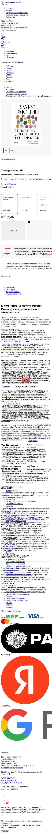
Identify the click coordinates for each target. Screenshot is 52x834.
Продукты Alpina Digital (16, 521)
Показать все (44, 424)
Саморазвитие (12, 544)
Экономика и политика (15, 562)
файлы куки (19, 821)
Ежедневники (11, 570)
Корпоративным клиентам (17, 15)
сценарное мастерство (16, 347)
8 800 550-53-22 (7, 21)
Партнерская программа (16, 508)
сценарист (38, 344)
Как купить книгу (13, 589)
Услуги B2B (11, 516)
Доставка (9, 8)
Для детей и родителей (15, 557)
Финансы (10, 553)
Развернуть (5, 276)
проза (46, 344)
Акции (8, 75)
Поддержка (10, 17)
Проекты (9, 506)
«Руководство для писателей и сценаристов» (33, 179)
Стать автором (16, 783)
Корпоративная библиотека (17, 523)
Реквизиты (10, 499)
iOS (33, 251)
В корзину (13, 230)
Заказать (31, 460)
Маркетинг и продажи (15, 559)
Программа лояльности (15, 598)
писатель (17, 344)
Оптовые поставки (13, 525)
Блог (8, 79)
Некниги (9, 573)
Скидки (9, 68)
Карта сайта (11, 579)
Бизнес (8, 551)
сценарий (31, 347)
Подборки (10, 73)
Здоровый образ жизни (15, 564)
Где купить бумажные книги (17, 594)
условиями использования (30, 415)
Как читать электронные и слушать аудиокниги (25, 592)
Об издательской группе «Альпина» (21, 501)
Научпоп (9, 546)
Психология (11, 549)
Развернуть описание (10, 329)
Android (40, 251)
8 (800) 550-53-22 (8, 778)
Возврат (9, 10)
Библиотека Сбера (13, 568)
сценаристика (27, 344)
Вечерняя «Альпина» (14, 504)
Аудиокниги (11, 538)
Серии (8, 70)
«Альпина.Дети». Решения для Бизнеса (22, 518)
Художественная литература (17, 555)
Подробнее (5, 421)
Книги (8, 491)
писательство (6, 344)
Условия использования (15, 497)
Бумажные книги (13, 533)
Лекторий (10, 58)
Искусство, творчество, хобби (18, 566)
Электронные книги (14, 535)
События (9, 66)
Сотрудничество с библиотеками (19, 587)
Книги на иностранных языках (18, 575)
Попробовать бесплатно (38, 477)
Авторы (9, 77)
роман (3, 347)
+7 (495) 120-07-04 (8, 780)
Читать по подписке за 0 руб (12, 2)
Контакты (10, 81)
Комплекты (10, 577)
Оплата (9, 603)
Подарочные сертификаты (17, 13)
